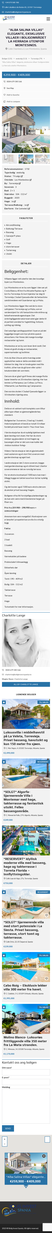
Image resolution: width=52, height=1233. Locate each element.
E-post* (6, 1077)
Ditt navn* (7, 1067)
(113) (21, 59)
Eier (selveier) (21, 208)
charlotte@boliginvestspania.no (18, 12)
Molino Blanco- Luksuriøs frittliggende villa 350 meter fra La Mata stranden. (25, 1041)
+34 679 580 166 (12, 2)
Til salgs (17, 176)
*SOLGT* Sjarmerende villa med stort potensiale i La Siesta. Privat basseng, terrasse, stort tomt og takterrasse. (24, 929)
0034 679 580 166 (14, 81)
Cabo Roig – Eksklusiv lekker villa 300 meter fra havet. (25, 987)
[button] (45, 129)
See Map (10, 88)
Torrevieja (14, 183)
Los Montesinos (22, 179)
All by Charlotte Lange (26, 684)
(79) (36, 59)
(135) (7, 59)
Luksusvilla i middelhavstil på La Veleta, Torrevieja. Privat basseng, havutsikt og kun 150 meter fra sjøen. (26, 738)
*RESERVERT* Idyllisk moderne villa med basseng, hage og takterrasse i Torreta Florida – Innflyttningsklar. (25, 866)
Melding (6, 1087)
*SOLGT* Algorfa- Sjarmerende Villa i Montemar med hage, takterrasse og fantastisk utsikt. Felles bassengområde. (23, 801)
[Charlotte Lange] (26, 643)
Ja (12, 201)
